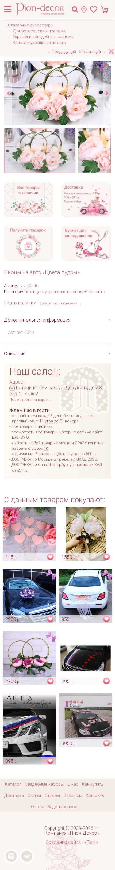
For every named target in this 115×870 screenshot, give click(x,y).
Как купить (92, 784)
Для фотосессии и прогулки (39, 31)
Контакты (95, 795)
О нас (72, 784)
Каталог (13, 784)
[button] (104, 66)
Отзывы (52, 795)
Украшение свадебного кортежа (43, 36)
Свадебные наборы (44, 784)
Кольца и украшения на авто (39, 42)
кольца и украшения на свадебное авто (65, 291)
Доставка (14, 795)
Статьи (34, 795)
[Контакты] (85, 9)
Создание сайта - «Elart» (72, 842)
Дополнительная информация (37, 320)
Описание (15, 353)
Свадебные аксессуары (30, 25)
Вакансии (73, 795)
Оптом (37, 806)
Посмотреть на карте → (30, 400)
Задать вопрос (62, 806)
